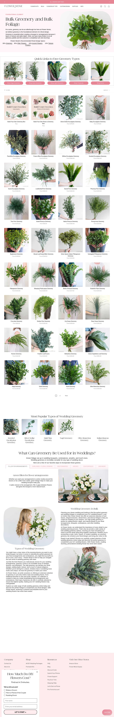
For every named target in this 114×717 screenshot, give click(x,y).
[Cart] (109, 6)
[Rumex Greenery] (16, 340)
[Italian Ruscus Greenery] (70, 207)
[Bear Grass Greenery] (97, 307)
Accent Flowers (37, 43)
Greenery (9, 43)
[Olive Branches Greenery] (97, 372)
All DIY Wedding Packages (34, 663)
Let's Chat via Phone (53, 686)
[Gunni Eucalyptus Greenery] (16, 175)
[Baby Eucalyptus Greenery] (97, 108)
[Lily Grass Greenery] (70, 307)
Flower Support (52, 676)
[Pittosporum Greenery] (16, 274)
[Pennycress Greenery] (97, 207)
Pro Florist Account (53, 689)
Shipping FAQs (51, 683)
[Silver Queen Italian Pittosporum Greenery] (70, 240)
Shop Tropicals (78, 83)
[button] (34, 6)
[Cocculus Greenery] (16, 307)
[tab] (18, 466)
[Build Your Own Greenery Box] (16, 108)
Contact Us (7, 663)
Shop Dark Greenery (35, 83)
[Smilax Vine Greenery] (43, 307)
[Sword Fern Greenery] (70, 175)
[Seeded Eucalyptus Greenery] (97, 142)
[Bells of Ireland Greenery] (70, 274)
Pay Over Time (51, 680)
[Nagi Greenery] (16, 372)
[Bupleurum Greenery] (16, 240)
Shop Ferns (100, 83)
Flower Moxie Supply (75, 667)
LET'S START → (20, 712)
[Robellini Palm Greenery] (97, 274)
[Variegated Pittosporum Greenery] (97, 240)
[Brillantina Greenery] (70, 340)
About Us (7, 667)
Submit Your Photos (53, 673)
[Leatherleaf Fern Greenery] (43, 175)
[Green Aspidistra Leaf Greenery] (97, 340)
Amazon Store (73, 663)
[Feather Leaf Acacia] (43, 340)
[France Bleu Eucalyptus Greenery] (43, 142)
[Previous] (4, 2)
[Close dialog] (37, 671)
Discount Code (52, 670)
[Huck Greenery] (70, 372)
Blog (48, 667)
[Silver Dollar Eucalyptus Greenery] (70, 108)
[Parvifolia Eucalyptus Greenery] (16, 142)
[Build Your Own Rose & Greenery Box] (43, 108)
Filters (8, 90)
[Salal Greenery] (43, 372)
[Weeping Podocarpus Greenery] (43, 274)
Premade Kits (30, 667)
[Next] (109, 2)
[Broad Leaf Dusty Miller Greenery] (43, 240)
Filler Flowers (21, 43)
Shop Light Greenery (57, 83)
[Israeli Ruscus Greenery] (43, 207)
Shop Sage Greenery (13, 83)
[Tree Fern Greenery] (16, 207)
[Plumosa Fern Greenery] (97, 175)
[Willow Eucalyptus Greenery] (70, 142)
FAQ (48, 663)
